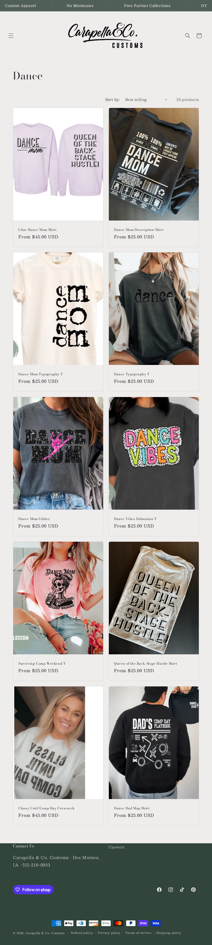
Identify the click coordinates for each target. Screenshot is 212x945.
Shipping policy (168, 933)
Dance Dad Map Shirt (131, 808)
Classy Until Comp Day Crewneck (46, 808)
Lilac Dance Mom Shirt (37, 230)
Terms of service (138, 933)
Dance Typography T (132, 374)
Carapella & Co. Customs (45, 933)
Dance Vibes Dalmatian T (135, 519)
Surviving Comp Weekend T (42, 663)
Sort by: (112, 99)
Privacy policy (109, 933)
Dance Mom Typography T (40, 374)
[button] (11, 35)
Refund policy (82, 933)
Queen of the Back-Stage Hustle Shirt (145, 663)
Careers (116, 847)
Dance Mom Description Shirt (138, 230)
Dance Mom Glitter (34, 519)
